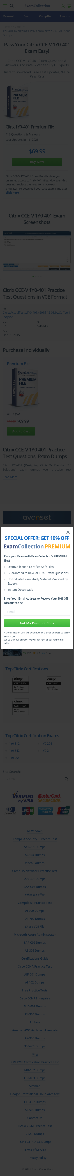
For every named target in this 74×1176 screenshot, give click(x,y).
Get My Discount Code (37, 623)
